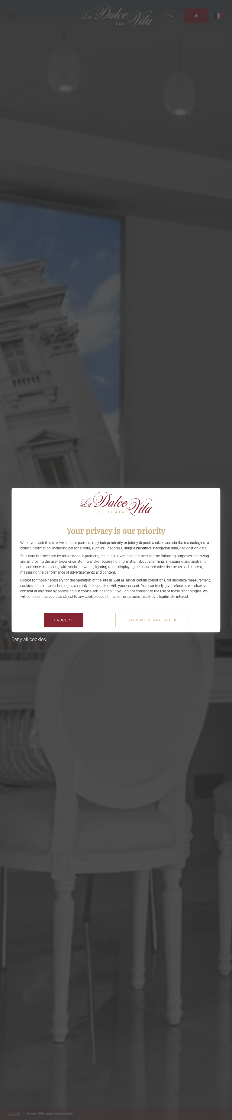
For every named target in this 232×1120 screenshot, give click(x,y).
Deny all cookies (28, 639)
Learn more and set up (151, 620)
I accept (63, 620)
